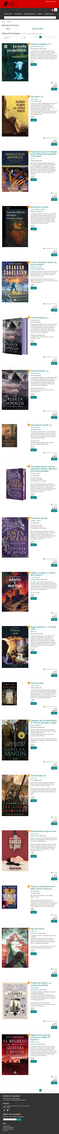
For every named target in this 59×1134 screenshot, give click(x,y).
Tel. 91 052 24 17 (7, 1100)
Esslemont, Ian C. (35, 1042)
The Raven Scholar (39, 518)
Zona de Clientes (52, 1)
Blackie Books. (35, 990)
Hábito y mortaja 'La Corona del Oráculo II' (43, 573)
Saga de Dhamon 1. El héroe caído (43, 627)
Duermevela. (34, 933)
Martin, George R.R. (36, 725)
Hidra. (32, 322)
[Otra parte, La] (15, 116)
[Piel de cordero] (15, 693)
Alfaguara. (33, 211)
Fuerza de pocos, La (39, 317)
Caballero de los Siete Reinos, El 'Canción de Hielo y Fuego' (44, 721)
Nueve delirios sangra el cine (43, 831)
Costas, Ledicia (35, 685)
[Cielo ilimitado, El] (15, 795)
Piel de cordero (37, 682)
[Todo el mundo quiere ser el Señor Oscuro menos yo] (15, 897)
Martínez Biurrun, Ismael (37, 46)
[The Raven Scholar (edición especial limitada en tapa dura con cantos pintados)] (15, 484)
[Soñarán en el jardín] (15, 226)
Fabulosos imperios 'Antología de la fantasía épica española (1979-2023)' (44, 153)
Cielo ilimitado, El (38, 775)
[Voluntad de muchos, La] (15, 435)
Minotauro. (33, 634)
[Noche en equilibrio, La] (15, 62)
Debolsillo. (33, 727)
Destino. (33, 688)
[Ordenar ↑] (24, 37)
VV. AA (33, 158)
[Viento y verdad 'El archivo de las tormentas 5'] (15, 282)
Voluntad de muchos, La (41, 424)
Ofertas (40, 14)
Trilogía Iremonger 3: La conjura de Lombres (41, 983)
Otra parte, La (37, 96)
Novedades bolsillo (29, 14)
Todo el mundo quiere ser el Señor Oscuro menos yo (43, 887)
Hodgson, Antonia (35, 473)
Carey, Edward (35, 987)
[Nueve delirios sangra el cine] (15, 850)
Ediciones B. (34, 269)
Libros (3, 22)
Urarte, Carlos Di (35, 577)
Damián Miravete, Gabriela (38, 209)
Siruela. (33, 101)
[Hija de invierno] (15, 947)
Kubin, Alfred (34, 99)
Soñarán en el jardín (39, 206)
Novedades (17, 14)
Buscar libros (8, 14)
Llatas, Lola (34, 931)
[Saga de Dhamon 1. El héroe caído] (15, 647)
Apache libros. (34, 836)
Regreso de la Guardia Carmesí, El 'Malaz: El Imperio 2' (40, 1037)
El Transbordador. (35, 579)
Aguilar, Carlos (35, 834)
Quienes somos (7, 1126)
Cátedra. (33, 161)
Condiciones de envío (8, 1129)
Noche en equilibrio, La (41, 43)
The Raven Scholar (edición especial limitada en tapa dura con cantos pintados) (44, 468)
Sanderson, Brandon (36, 267)
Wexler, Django (35, 891)
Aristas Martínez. (35, 49)
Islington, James (35, 320)
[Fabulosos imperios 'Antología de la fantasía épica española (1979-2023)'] (15, 171)
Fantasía (9, 22)
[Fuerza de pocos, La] (15, 336)
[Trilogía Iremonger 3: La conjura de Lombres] (15, 1001)
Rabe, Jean (34, 631)
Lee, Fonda (34, 778)
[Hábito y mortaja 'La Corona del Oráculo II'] (15, 592)
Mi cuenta (5, 1130)
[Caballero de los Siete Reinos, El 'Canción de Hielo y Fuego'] (15, 740)
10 (53, 37)
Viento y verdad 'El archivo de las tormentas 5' (43, 263)
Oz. (31, 475)
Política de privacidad (8, 1127)
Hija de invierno (37, 928)
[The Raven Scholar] (15, 537)
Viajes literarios (49, 14)
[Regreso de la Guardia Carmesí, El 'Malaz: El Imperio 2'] (15, 1054)
